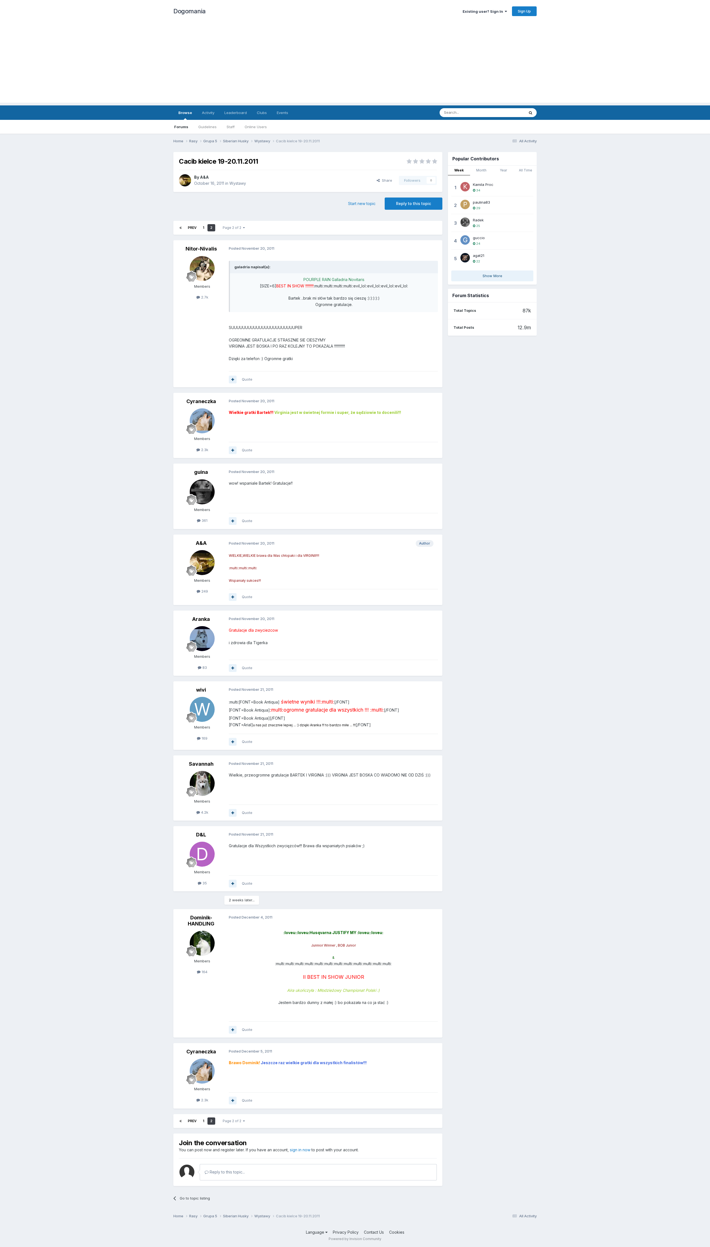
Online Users (256, 127)
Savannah (201, 764)
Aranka (201, 619)
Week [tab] (459, 170)
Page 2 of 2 (233, 228)
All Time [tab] (525, 170)
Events (282, 112)
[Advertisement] (355, 64)
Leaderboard (235, 112)
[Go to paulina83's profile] (465, 204)
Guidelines (207, 127)
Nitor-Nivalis (201, 249)
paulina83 (481, 202)
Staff (231, 127)
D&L (201, 835)
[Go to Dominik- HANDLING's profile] (202, 943)
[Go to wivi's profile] (202, 709)
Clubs (262, 112)
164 (204, 972)
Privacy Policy (346, 1232)
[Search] (530, 112)
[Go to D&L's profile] (202, 854)
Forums (181, 127)
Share (386, 180)
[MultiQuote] (233, 379)
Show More (492, 276)
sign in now (300, 1149)
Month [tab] (481, 170)
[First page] (180, 227)
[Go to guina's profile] (202, 491)
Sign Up (524, 11)
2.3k (204, 449)
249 (204, 591)
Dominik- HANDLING (201, 921)
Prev (192, 228)
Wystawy (237, 183)
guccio (479, 238)
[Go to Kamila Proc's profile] (465, 186)
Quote (247, 379)
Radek (478, 220)
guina (201, 472)
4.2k (204, 812)
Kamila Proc (483, 184)
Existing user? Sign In (484, 11)
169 (204, 738)
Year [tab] (503, 170)
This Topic (508, 112)
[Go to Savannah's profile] (202, 783)
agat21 (478, 255)
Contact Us (374, 1232)
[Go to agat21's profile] (465, 257)
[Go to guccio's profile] (465, 240)
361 (204, 520)
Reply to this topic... (227, 1172)
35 (204, 883)
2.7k (204, 297)
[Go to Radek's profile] (465, 222)
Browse (185, 112)
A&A (204, 177)
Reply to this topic (413, 203)
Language (315, 1232)
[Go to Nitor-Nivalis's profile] (202, 268)
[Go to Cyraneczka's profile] (202, 420)
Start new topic (362, 203)
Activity (208, 112)
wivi (201, 690)
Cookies (396, 1232)
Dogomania (189, 11)
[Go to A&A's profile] (185, 180)
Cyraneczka (201, 401)
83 (204, 667)
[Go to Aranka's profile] (202, 638)
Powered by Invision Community (355, 1239)
